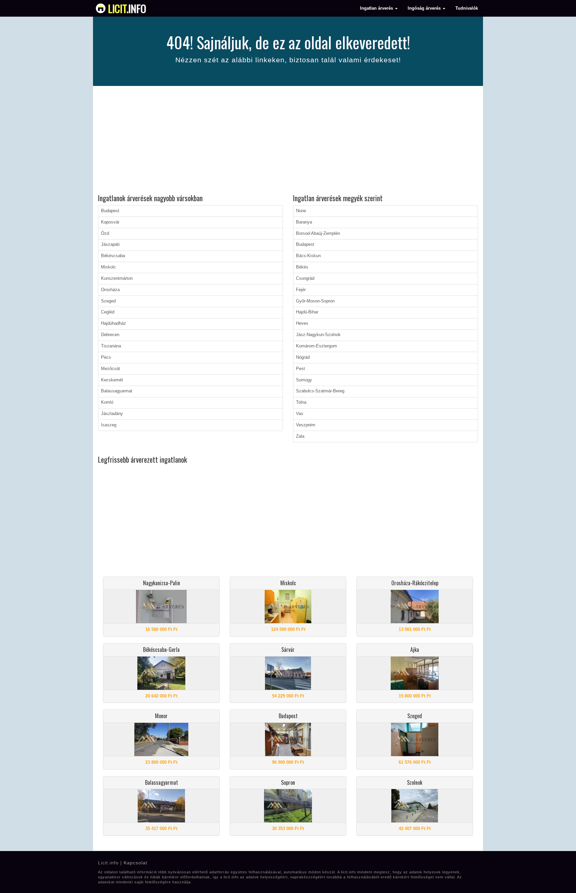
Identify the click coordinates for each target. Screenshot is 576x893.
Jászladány (112, 413)
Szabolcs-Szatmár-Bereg (320, 391)
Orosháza (110, 289)
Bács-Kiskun (308, 255)
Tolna (301, 402)
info (127, 8)
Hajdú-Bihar (307, 312)
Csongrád (305, 278)
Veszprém (305, 425)
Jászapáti (110, 244)
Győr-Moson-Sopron (315, 301)
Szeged (108, 301)
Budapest (110, 211)
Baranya (304, 222)
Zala (300, 436)
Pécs (106, 357)
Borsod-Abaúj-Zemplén (318, 233)
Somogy (304, 380)
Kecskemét (112, 380)
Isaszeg (108, 425)
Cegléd (107, 312)
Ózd (105, 233)
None (301, 211)
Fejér (301, 289)
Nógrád (303, 357)
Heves (302, 323)
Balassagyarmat (116, 391)
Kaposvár (110, 222)
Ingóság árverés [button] (425, 8)
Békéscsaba (113, 255)
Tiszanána (111, 346)
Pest (300, 368)
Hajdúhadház (113, 323)
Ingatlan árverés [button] (377, 8)
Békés (302, 267)
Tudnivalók (466, 8)
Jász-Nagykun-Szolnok (318, 334)
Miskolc (108, 267)
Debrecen (110, 334)
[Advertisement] (288, 141)
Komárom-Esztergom (316, 346)
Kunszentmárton (117, 278)
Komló (107, 402)
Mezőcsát (110, 368)
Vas (299, 413)
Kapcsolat (135, 862)
